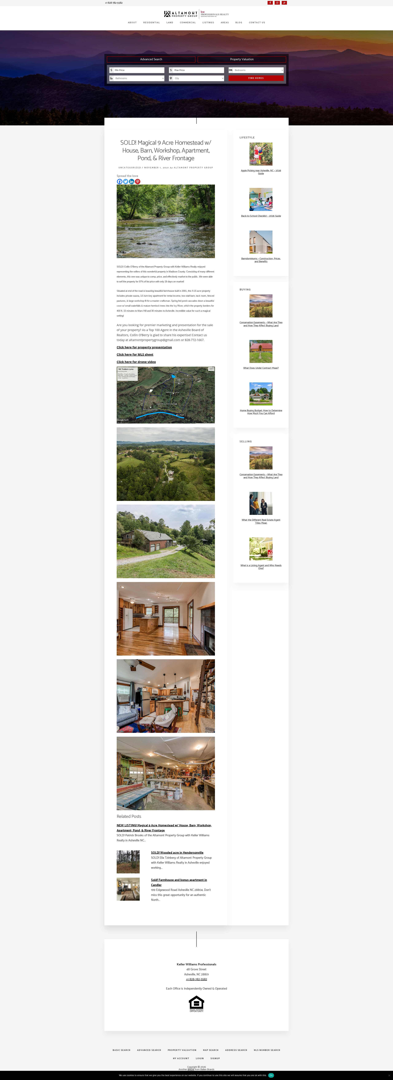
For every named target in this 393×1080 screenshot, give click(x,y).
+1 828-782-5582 (114, 3)
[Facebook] (119, 181)
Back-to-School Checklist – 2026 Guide (261, 216)
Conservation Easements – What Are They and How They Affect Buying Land (261, 324)
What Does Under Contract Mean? (261, 368)
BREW (191, 1069)
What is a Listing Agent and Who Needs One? (261, 567)
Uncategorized (130, 167)
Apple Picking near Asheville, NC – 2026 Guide (261, 172)
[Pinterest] (137, 181)
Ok (271, 1075)
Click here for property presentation (144, 347)
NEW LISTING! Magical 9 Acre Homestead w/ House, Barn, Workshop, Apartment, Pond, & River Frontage (164, 828)
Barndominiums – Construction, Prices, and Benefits (261, 260)
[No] (389, 1075)
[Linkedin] (131, 181)
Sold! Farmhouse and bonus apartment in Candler (179, 883)
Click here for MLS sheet (135, 354)
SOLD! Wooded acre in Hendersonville (177, 852)
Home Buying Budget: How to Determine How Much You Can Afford (261, 412)
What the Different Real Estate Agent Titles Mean (261, 521)
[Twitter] (125, 181)
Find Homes (256, 78)
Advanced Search (151, 59)
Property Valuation (242, 59)
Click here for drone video (136, 362)
